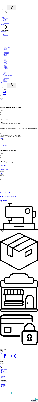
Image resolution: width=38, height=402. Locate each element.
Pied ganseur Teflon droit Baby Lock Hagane (5, 192)
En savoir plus (1, 138)
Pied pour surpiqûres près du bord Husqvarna (6, 173)
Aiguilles (3, 74)
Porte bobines (5, 50)
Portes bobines (5, 55)
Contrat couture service (5, 81)
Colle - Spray (5, 61)
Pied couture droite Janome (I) (4, 200)
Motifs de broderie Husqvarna (7, 77)
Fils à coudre (2, 386)
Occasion (2, 373)
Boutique (3, 99)
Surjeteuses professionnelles (5, 33)
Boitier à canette (5, 49)
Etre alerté (7, 119)
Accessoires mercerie (3, 384)
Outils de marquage (6, 67)
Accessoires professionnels (5, 35)
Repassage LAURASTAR (6, 23)
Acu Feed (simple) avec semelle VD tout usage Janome (6, 188)
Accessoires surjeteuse (5, 54)
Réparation (5, 62)
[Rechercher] (11, 7)
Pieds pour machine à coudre (6, 53)
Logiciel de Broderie (4, 19)
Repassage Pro (2, 378)
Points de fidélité (4, 80)
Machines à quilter (4, 20)
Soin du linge (5, 60)
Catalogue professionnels (3, 24)
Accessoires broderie (5, 44)
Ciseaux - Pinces (5, 66)
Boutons (5, 59)
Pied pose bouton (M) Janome (4, 169)
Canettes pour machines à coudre (7, 47)
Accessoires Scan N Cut (3, 385)
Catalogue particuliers (3, 17)
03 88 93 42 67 (1, 352)
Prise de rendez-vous (5, 79)
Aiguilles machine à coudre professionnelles (8, 75)
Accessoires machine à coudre (3, 100)
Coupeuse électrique (4, 32)
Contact (2, 82)
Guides (4, 73)
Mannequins (5, 65)
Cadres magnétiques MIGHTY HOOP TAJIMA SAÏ (9, 70)
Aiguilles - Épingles (6, 68)
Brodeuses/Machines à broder (5, 18)
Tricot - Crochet (5, 63)
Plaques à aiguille (5, 48)
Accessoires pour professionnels (6, 69)
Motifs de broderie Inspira (6, 78)
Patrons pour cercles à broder (7, 46)
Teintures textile (5, 64)
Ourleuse (3, 34)
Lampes (5, 72)
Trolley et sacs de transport (6, 52)
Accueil (1, 99)
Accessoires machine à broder (5, 43)
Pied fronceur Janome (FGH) (3, 165)
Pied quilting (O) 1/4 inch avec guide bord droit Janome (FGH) (8, 196)
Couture (5, 51)
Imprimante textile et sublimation (6, 21)
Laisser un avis (1, 353)
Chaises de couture (6, 57)
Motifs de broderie (4, 76)
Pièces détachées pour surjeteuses (7, 56)
